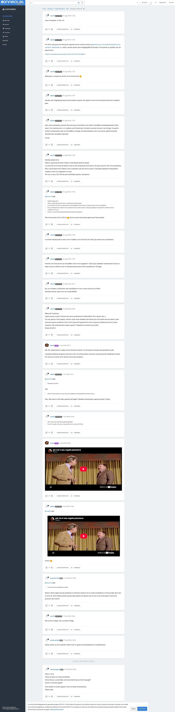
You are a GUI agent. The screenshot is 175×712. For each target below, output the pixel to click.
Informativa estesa (57, 709)
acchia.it (48, 47)
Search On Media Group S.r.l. (12, 708)
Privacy (4, 707)
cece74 (52, 16)
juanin (52, 345)
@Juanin (48, 511)
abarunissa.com (96, 44)
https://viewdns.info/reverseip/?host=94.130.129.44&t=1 (65, 54)
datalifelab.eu (56, 47)
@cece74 (48, 196)
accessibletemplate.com (111, 44)
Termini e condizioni (11, 707)
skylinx (52, 40)
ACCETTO (142, 708)
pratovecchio (54, 578)
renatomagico (55, 669)
